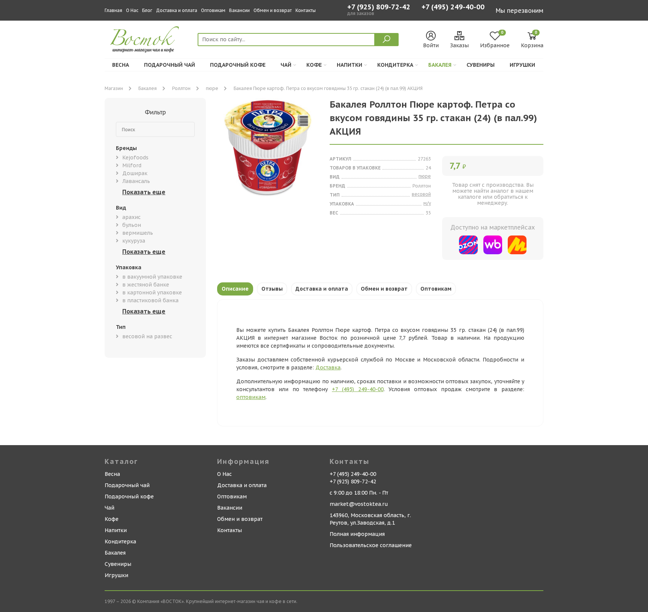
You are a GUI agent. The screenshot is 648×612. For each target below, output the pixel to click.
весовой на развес (147, 336)
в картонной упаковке (152, 292)
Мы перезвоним (519, 11)
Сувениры (480, 65)
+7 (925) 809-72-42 (378, 7)
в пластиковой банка (150, 300)
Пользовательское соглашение (371, 545)
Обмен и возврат (273, 10)
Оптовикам (213, 10)
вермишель (137, 233)
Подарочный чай (169, 65)
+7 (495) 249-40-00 (453, 7)
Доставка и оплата (176, 10)
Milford (131, 165)
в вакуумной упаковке (152, 276)
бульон (131, 225)
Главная (113, 10)
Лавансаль (136, 181)
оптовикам (251, 397)
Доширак (134, 173)
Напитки (349, 65)
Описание (235, 288)
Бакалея (440, 65)
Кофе (314, 65)
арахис (131, 217)
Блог (147, 10)
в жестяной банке (145, 284)
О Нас (132, 10)
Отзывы (272, 288)
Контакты (306, 10)
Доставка (327, 367)
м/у (427, 203)
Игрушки (522, 65)
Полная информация (357, 534)
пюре (212, 88)
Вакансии (239, 10)
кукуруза (133, 240)
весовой (421, 194)
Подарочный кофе (238, 65)
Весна (120, 65)
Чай (285, 65)
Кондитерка (395, 65)
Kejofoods (135, 157)
